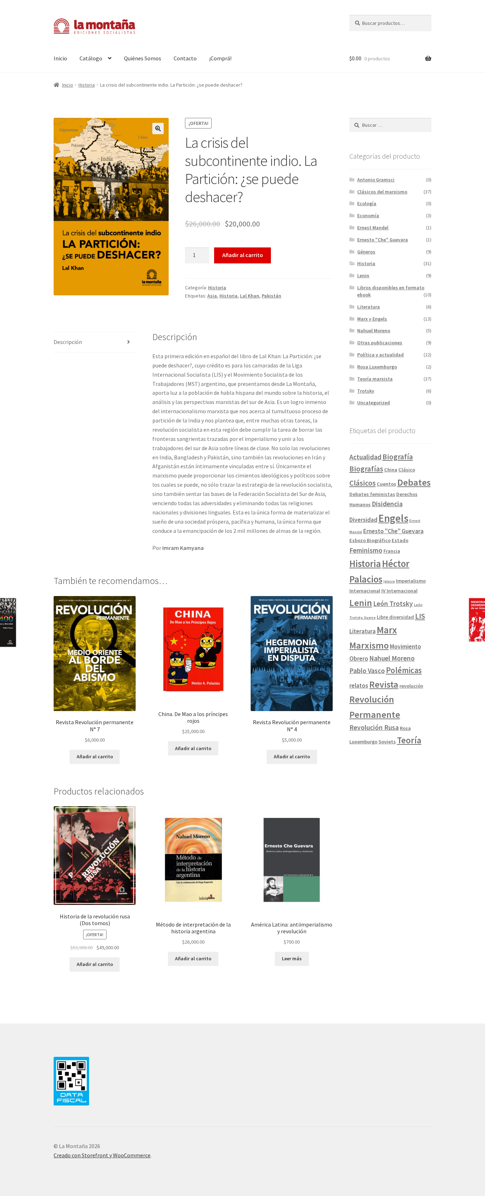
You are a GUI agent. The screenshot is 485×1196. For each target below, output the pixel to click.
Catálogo (91, 58)
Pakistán (271, 296)
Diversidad (363, 520)
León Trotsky (393, 603)
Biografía (397, 457)
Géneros (366, 252)
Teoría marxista (375, 379)
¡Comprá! (220, 58)
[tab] (95, 342)
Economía (368, 215)
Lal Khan (249, 296)
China (390, 469)
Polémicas (404, 670)
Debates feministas (372, 494)
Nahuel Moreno (373, 330)
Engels (393, 518)
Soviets (387, 741)
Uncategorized (373, 402)
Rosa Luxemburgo (377, 367)
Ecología (366, 203)
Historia (86, 85)
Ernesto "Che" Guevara (382, 239)
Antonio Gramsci (375, 179)
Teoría (409, 740)
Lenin (363, 275)
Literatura (368, 307)
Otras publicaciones (379, 342)
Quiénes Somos (142, 58)
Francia (391, 551)
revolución (411, 686)
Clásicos (362, 483)
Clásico (406, 469)
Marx (387, 630)
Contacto (185, 58)
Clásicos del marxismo (382, 192)
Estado (400, 540)
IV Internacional (399, 591)
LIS (420, 616)
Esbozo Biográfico (370, 540)
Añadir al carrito (242, 254)
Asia (212, 296)
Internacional (364, 591)
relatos (358, 685)
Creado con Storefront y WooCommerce (102, 1155)
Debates (414, 482)
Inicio (60, 58)
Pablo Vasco (367, 670)
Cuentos (386, 484)
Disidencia (387, 503)
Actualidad (365, 457)
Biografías (366, 469)
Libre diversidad (395, 617)
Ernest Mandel (372, 227)
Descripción (68, 341)
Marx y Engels (372, 319)
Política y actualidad (380, 354)
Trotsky (365, 391)
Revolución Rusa (374, 727)
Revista (383, 684)
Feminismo (365, 550)
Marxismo (369, 645)
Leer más (292, 958)
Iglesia (389, 581)
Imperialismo (411, 581)
